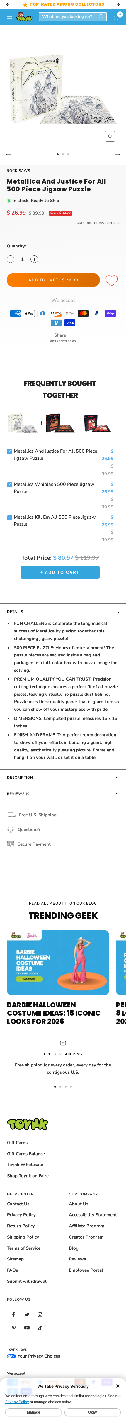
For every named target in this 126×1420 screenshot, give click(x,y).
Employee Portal (86, 1270)
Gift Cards (17, 1143)
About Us (78, 1204)
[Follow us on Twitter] (26, 1314)
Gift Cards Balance (26, 1154)
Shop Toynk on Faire (28, 1176)
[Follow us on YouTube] (26, 1327)
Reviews (77, 1259)
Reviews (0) (19, 793)
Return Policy (21, 1226)
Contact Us (18, 1204)
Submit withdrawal (27, 1281)
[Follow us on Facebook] (13, 1314)
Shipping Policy (23, 1237)
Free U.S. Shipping (38, 815)
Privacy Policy (21, 1215)
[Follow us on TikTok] (40, 1327)
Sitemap (15, 1259)
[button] (116, 17)
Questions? (29, 829)
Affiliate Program (86, 1226)
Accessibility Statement (93, 1215)
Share (60, 335)
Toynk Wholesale (25, 1165)
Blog (74, 1248)
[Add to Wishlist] (112, 281)
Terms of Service (23, 1248)
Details (15, 611)
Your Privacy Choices (38, 1356)
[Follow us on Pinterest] (13, 1327)
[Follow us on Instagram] (40, 1314)
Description (20, 777)
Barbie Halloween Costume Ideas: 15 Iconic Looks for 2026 (54, 1013)
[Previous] (8, 154)
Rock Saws (18, 170)
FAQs (12, 1270)
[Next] (117, 154)
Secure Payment (34, 844)
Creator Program (86, 1237)
